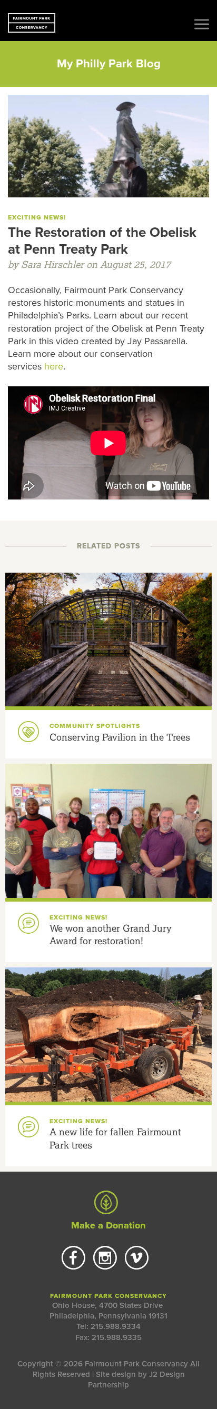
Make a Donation (108, 1225)
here (53, 366)
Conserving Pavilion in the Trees (120, 737)
